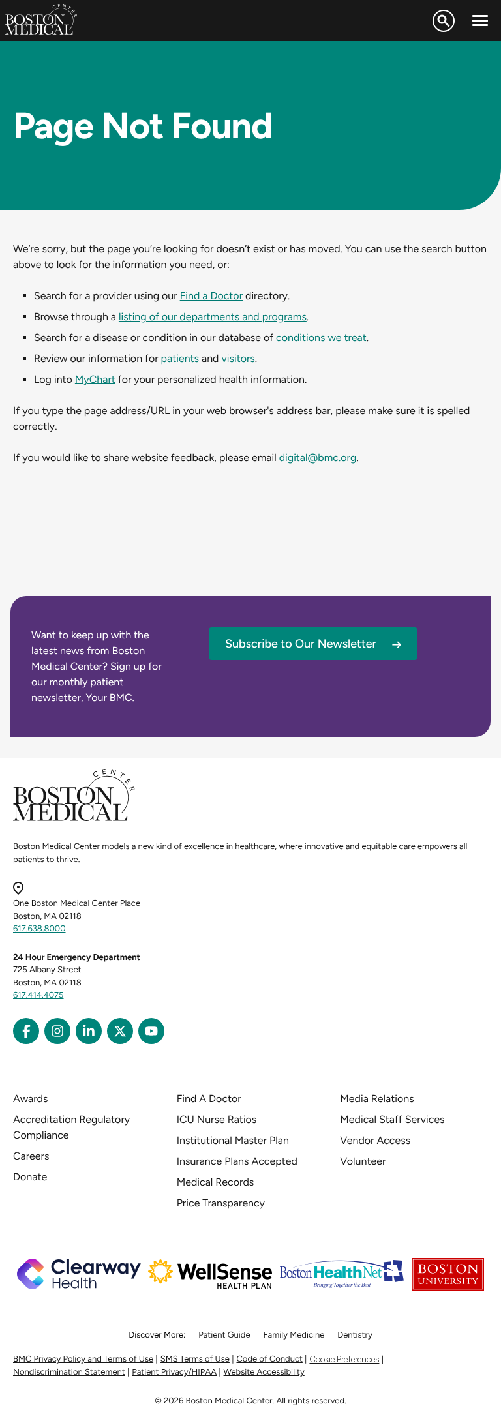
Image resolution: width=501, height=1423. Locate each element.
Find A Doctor (209, 1098)
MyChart (95, 379)
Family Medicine (294, 1335)
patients (180, 358)
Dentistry (354, 1335)
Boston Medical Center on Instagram (57, 1031)
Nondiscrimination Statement (69, 1372)
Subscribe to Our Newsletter (300, 644)
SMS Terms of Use (195, 1359)
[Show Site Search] (443, 21)
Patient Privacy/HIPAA (174, 1372)
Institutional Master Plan (233, 1140)
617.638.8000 (39, 929)
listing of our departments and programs (213, 316)
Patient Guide (224, 1335)
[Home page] (74, 819)
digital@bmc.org (318, 457)
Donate (30, 1177)
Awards (30, 1098)
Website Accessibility (264, 1372)
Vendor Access (375, 1140)
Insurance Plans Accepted (237, 1161)
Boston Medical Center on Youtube (151, 1031)
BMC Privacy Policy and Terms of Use (83, 1359)
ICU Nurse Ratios (217, 1119)
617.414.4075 (38, 995)
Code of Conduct (270, 1359)
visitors (237, 358)
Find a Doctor (211, 296)
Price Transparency (221, 1203)
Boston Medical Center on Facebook (26, 1031)
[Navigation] (480, 21)
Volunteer (363, 1161)
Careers (31, 1156)
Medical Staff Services (392, 1119)
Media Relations (377, 1098)
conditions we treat (321, 337)
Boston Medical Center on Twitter (120, 1031)
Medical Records (215, 1182)
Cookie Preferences (344, 1359)
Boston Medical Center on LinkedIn (89, 1031)
